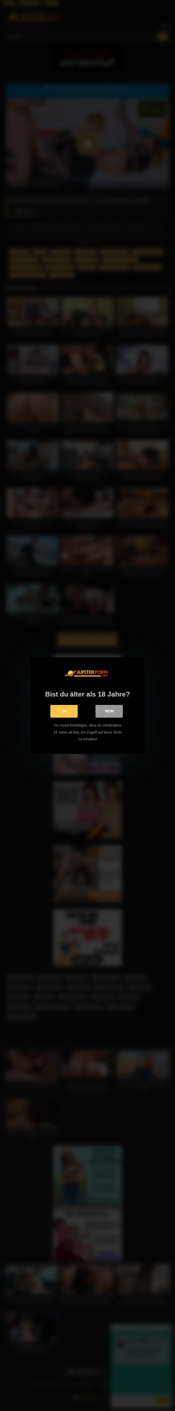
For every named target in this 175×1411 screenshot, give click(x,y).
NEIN (109, 711)
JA (64, 711)
